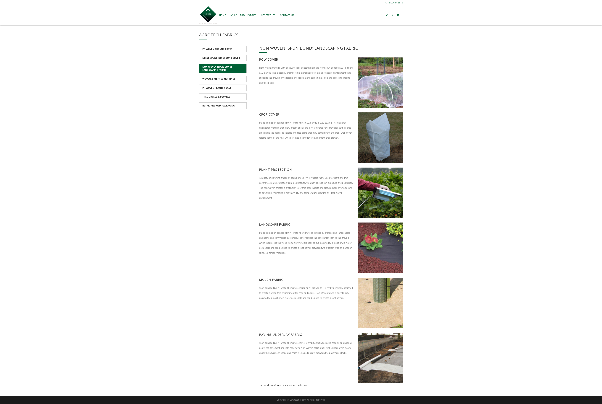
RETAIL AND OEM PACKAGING (218, 105)
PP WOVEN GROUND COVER (217, 48)
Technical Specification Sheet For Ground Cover (283, 385)
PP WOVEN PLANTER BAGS (216, 87)
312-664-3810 (396, 2)
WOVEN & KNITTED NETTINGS (218, 78)
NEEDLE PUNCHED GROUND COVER (221, 57)
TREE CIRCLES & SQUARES (216, 96)
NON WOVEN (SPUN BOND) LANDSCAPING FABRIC (217, 68)
